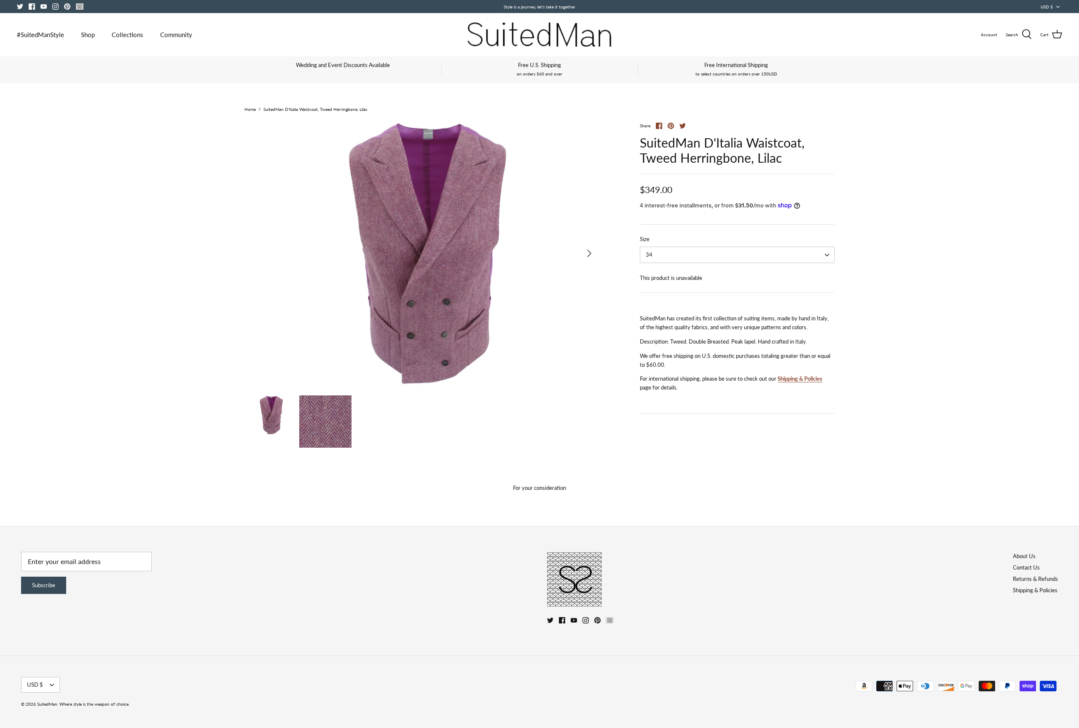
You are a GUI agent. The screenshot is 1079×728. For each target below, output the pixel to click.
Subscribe (43, 585)
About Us (1024, 556)
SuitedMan (47, 704)
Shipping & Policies (800, 378)
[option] (421, 253)
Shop (88, 34)
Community (176, 34)
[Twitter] (20, 6)
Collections (127, 34)
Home (250, 109)
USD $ (1047, 6)
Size (645, 239)
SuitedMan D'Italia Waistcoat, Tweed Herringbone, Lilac (315, 109)
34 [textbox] (649, 254)
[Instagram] (55, 6)
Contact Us (1026, 567)
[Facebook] (32, 6)
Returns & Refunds (1035, 578)
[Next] (589, 253)
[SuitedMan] (539, 34)
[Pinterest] (67, 6)
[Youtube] (43, 6)
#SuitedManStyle (40, 34)
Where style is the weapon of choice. (94, 704)
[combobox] (737, 255)
